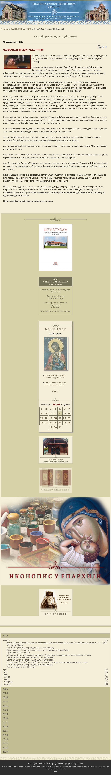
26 (60, 422)
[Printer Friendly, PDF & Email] (103, 47)
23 (46, 422)
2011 (5, 747)
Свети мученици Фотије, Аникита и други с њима (55, 376)
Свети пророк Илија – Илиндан (21, 667)
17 (50, 418)
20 (64, 418)
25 (55, 422)
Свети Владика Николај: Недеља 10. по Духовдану (30, 660)
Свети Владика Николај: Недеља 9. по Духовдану (30, 664)
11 (55, 413)
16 (46, 418)
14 (69, 413)
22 (41, 422)
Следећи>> (65, 405)
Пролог (55, 391)
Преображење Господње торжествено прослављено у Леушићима (37, 650)
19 (60, 418)
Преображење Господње (18, 652)
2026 (5, 635)
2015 (5, 730)
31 (60, 427)
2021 (5, 705)
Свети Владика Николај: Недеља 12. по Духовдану (30, 647)
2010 (29, 29)
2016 (5, 726)
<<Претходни (46, 405)
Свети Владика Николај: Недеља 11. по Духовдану (30, 657)
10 (50, 413)
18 (55, 418)
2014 (5, 735)
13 (64, 413)
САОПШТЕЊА (18, 29)
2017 (5, 722)
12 (60, 413)
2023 (5, 697)
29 (50, 427)
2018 (5, 718)
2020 (5, 710)
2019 (5, 714)
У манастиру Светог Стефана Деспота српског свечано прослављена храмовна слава (47, 662)
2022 (5, 701)
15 (41, 418)
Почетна (4, 29)
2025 (5, 689)
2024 (5, 693)
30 (55, 427)
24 (50, 422)
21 (69, 418)
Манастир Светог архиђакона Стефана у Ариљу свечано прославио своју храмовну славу (49, 655)
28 (69, 422)
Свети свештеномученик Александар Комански (56, 383)
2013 (5, 739)
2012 (5, 743)
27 (64, 422)
